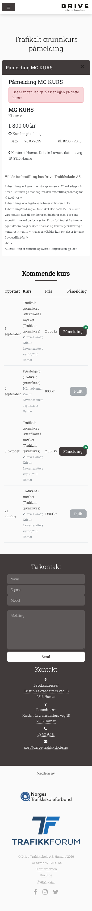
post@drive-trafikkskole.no (46, 747)
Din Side (46, 875)
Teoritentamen (46, 869)
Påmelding (75, 330)
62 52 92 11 (46, 734)
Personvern (46, 881)
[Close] (82, 66)
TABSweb (37, 863)
